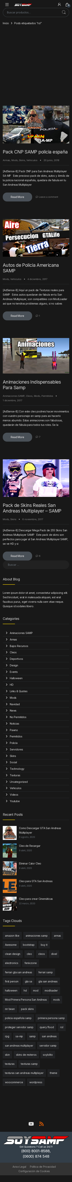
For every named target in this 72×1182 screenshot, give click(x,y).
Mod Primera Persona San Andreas (26, 999)
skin (7, 1054)
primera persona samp (51, 1018)
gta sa (28, 981)
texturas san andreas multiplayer (24, 1072)
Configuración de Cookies (34, 1171)
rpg (7, 1036)
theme (53, 1072)
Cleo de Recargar (29, 845)
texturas (10, 1063)
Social (13, 762)
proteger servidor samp (19, 1027)
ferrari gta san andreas (18, 972)
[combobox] (31, 12)
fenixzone (31, 963)
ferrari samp (45, 972)
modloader (51, 990)
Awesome (11, 944)
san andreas (49, 1036)
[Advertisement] (36, 67)
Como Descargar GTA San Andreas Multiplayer (40, 830)
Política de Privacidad (43, 1166)
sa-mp (19, 1036)
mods (56, 999)
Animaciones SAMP (14, 395)
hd (25, 990)
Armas (6, 160)
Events (14, 671)
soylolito (48, 1054)
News (13, 710)
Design (14, 665)
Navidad (15, 704)
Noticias (14, 723)
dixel (54, 953)
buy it (44, 944)
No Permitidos (18, 717)
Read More (17, 196)
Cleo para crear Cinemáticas (36, 898)
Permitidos (47, 395)
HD (11, 684)
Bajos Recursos (19, 646)
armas (57, 935)
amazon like (12, 935)
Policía (14, 742)
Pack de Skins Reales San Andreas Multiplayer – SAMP (32, 508)
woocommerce (14, 1082)
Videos (14, 794)
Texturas (15, 775)
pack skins (27, 1008)
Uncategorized (19, 781)
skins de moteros (26, 1054)
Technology (17, 768)
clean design (12, 953)
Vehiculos (31, 160)
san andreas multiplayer (19, 1045)
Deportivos (16, 658)
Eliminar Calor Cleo (30, 863)
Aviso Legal (19, 1166)
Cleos (29, 395)
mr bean (10, 1008)
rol (61, 1027)
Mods (14, 160)
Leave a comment (48, 197)
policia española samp (18, 1018)
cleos (41, 953)
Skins (22, 160)
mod (35, 990)
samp (32, 1036)
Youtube (15, 801)
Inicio (6, 23)
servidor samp (48, 1045)
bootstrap (29, 944)
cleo (29, 953)
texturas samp (29, 1063)
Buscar (64, 12)
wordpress (35, 1082)
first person (11, 981)
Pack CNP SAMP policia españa (35, 152)
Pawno (14, 730)
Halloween (16, 678)
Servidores (16, 749)
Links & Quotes (19, 691)
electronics (11, 963)
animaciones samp (37, 935)
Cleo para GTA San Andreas (36, 881)
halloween (11, 990)
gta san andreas (48, 981)
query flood (47, 1027)
